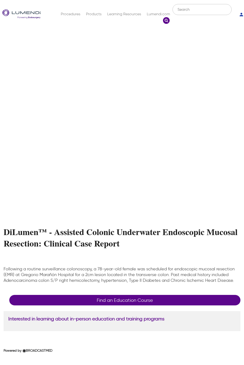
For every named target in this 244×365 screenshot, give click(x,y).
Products (94, 14)
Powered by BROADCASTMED (28, 351)
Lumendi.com (158, 14)
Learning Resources (124, 14)
